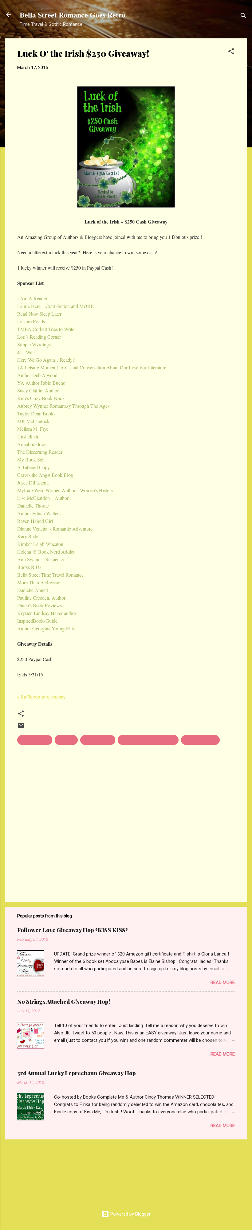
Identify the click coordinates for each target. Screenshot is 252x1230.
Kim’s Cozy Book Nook (41, 398)
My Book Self (31, 459)
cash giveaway (97, 740)
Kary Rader (28, 536)
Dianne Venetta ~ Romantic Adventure (55, 528)
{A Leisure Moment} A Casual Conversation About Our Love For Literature (91, 367)
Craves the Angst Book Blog (45, 475)
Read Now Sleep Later (39, 313)
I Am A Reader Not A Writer (148, 740)
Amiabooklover (32, 444)
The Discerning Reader (39, 452)
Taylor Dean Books (36, 413)
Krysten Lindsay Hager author (46, 613)
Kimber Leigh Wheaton (40, 544)
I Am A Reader (32, 298)
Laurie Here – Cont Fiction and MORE (55, 306)
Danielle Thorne (33, 505)
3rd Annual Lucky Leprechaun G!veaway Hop (76, 1073)
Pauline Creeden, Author (41, 597)
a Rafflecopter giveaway (41, 697)
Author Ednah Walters (39, 513)
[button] (231, 52)
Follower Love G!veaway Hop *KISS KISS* (72, 930)
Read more (223, 982)
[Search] (243, 16)
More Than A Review (38, 582)
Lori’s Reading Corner (39, 336)
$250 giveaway (34, 740)
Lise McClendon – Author (43, 498)
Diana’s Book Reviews (39, 605)
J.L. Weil (26, 352)
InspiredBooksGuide (37, 620)
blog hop (66, 740)
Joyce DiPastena (33, 482)
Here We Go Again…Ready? (46, 359)
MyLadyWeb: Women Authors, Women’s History (65, 490)
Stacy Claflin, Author (38, 390)
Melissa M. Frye (33, 429)
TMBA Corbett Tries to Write (45, 329)
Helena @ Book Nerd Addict (45, 551)
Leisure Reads (31, 321)
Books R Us (29, 567)
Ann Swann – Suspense (40, 559)
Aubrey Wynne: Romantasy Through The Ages (63, 406)
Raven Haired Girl (35, 521)
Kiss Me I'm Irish (200, 740)
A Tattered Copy (33, 467)
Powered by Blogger (130, 1214)
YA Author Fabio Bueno (41, 383)
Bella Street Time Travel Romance (50, 574)
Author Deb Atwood (37, 375)
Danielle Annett (32, 590)
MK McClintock (33, 421)
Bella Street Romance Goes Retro (72, 14)
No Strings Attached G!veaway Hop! (63, 1001)
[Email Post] (21, 727)
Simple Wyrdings (34, 344)
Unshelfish (27, 436)
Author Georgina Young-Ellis (46, 628)
